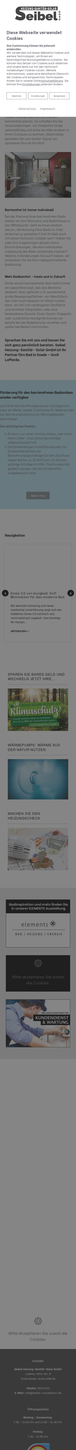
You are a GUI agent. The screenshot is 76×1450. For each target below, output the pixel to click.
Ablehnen (16, 95)
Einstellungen (38, 95)
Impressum (47, 108)
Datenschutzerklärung (48, 80)
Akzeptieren (59, 95)
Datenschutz (27, 108)
